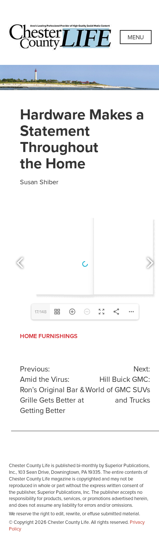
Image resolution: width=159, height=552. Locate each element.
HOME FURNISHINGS (49, 336)
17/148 (41, 311)
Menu (136, 37)
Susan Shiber (39, 182)
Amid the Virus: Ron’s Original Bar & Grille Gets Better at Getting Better (52, 390)
